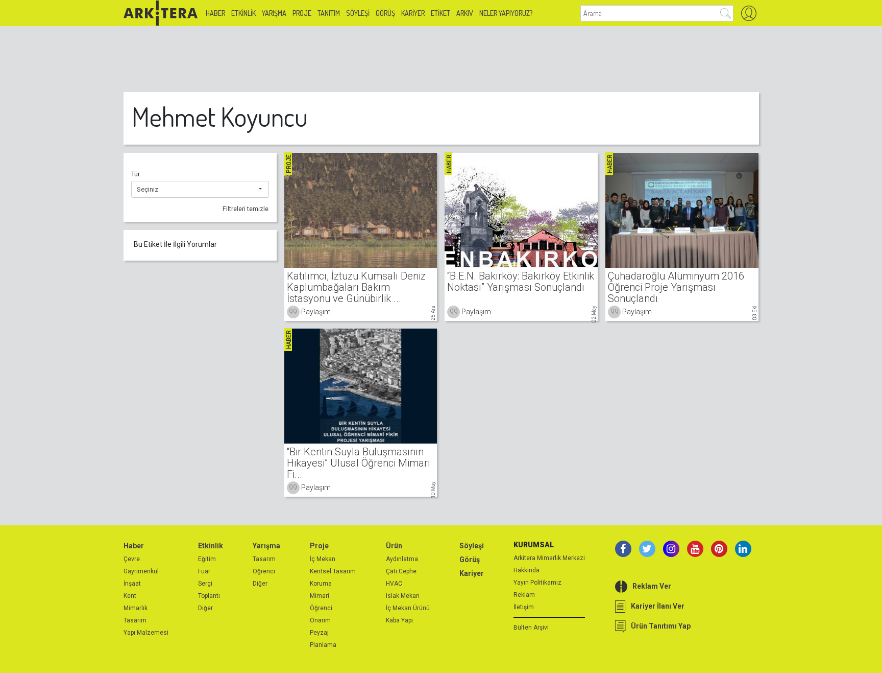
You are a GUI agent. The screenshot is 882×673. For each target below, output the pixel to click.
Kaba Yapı (399, 620)
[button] (200, 189)
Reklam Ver (651, 586)
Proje (301, 13)
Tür (135, 174)
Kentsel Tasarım (333, 571)
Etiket (440, 13)
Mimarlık (136, 608)
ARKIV (464, 13)
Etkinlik (243, 13)
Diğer (205, 608)
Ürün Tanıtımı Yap (661, 626)
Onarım (320, 620)
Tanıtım (328, 13)
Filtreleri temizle (245, 209)
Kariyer (413, 13)
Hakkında (526, 570)
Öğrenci (264, 571)
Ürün (394, 546)
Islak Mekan (403, 595)
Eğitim (207, 559)
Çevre (132, 559)
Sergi (205, 583)
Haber (215, 13)
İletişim (523, 607)
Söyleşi (358, 13)
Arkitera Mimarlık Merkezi (549, 558)
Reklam (524, 594)
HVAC (394, 583)
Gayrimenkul (141, 571)
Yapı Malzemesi (146, 632)
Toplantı (209, 595)
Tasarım (135, 620)
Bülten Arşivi (531, 627)
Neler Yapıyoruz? (505, 13)
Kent (130, 595)
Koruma (321, 583)
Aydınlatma (402, 559)
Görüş (385, 13)
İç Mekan (322, 559)
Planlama (323, 644)
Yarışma (274, 13)
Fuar (204, 571)
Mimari (319, 595)
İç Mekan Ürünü (408, 608)
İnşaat (132, 583)
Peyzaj (319, 632)
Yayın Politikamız (537, 582)
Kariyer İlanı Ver (657, 606)
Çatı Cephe (401, 571)
